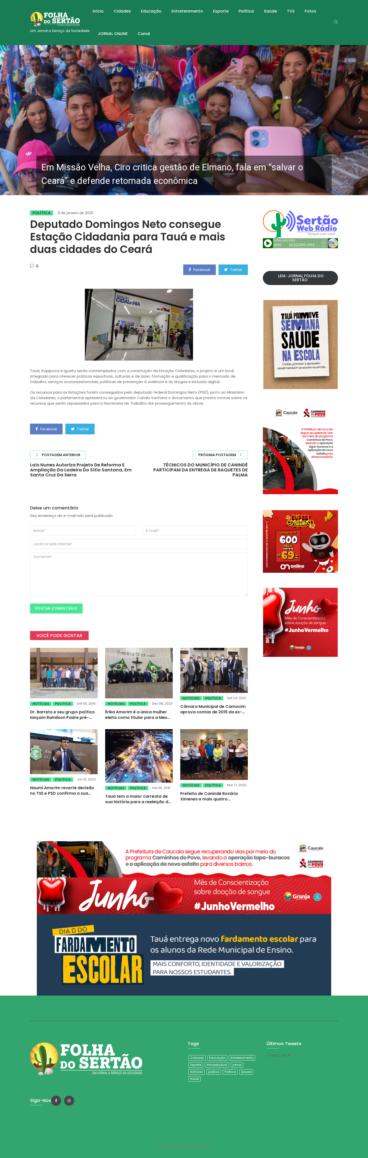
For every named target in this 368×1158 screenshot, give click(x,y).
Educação (151, 11)
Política (246, 11)
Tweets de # (279, 1055)
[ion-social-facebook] (56, 1101)
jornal (237, 1065)
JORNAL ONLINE (113, 34)
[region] (184, 120)
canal (144, 34)
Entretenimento (187, 11)
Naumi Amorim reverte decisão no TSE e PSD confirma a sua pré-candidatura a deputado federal (62, 796)
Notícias (41, 704)
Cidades (122, 11)
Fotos (310, 11)
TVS (291, 11)
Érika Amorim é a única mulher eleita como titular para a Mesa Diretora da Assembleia (137, 717)
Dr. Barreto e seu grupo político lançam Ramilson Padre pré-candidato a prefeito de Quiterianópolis (62, 720)
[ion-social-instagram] (69, 1101)
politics (213, 1072)
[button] (184, 120)
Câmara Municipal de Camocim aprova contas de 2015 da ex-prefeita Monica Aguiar (213, 712)
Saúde (270, 11)
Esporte (221, 11)
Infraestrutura (217, 1065)
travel (194, 1079)
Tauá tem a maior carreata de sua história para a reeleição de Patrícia (138, 801)
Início (98, 11)
